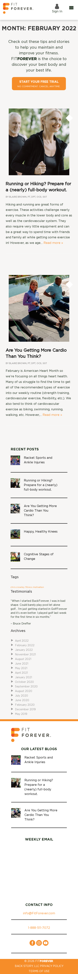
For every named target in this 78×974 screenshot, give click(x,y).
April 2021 (21, 673)
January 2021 (23, 677)
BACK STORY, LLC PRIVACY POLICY (39, 966)
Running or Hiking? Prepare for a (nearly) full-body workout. (40, 485)
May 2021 (21, 668)
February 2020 (25, 705)
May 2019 (21, 714)
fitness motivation (34, 587)
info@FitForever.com (39, 913)
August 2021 (23, 659)
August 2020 (23, 691)
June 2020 (22, 700)
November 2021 (25, 654)
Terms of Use (39, 971)
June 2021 (21, 663)
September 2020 (26, 686)
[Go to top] (68, 965)
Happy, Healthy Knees (41, 531)
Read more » (53, 242)
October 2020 (24, 682)
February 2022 (24, 645)
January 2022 (24, 650)
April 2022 (22, 641)
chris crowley (17, 587)
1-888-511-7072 (39, 927)
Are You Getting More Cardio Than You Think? (40, 511)
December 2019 (25, 709)
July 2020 (21, 695)
